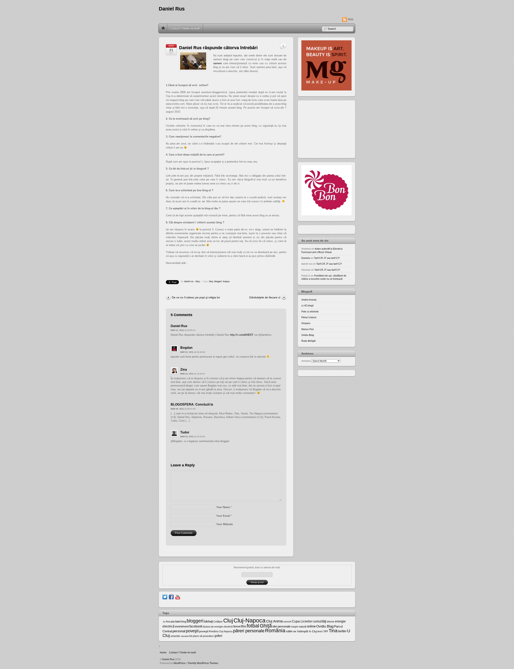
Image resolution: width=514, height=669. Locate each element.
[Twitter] (164, 596)
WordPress (179, 663)
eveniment (182, 626)
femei (237, 626)
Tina (333, 630)
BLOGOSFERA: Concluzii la (192, 404)
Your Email (223, 515)
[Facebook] (171, 596)
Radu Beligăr (308, 341)
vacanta (185, 636)
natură (302, 626)
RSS (350, 19)
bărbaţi (208, 621)
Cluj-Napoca (249, 620)
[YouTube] (177, 596)
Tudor (184, 432)
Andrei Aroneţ (308, 299)
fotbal (253, 625)
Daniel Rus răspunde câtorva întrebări (218, 47)
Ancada (170, 621)
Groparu (305, 323)
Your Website (224, 524)
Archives (306, 361)
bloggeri (218, 281)
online (311, 626)
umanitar (175, 636)
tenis (320, 631)
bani (178, 621)
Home (163, 28)
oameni (217, 63)
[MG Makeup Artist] (326, 89)
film (243, 626)
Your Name (223, 507)
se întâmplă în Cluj (305, 631)
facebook (195, 626)
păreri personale (248, 630)
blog (198, 281)
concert (287, 621)
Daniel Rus (172, 8)
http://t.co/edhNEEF (241, 334)
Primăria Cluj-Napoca (221, 631)
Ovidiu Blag (307, 335)
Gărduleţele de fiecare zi (264, 297)
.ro (163, 621)
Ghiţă (266, 625)
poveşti (192, 631)
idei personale (281, 626)
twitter (342, 631)
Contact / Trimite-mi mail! (185, 28)
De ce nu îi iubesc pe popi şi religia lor (196, 297)
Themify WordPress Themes (203, 663)
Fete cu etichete (310, 311)
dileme (330, 621)
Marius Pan (307, 329)
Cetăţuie (218, 621)
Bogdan (186, 347)
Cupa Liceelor (302, 621)
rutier (289, 631)
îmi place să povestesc (201, 636)
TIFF (325, 631)
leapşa (226, 281)
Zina (183, 369)
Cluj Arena (274, 621)
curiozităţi (319, 621)
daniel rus (189, 281)
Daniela (305, 258)
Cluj (228, 620)
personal (178, 631)
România (275, 630)
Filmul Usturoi (308, 317)
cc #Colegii (307, 305)
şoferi (218, 635)
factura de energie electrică (218, 626)
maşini (294, 626)
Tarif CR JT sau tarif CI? (327, 258)
